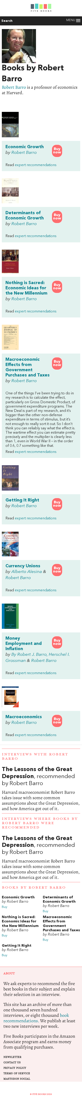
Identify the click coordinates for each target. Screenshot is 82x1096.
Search (7, 20)
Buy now (57, 150)
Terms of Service (16, 1073)
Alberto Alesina (26, 572)
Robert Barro (14, 87)
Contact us (12, 1062)
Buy (4, 907)
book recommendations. (36, 1018)
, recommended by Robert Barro (41, 788)
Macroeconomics (23, 717)
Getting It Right (22, 500)
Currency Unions (22, 566)
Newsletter (12, 1057)
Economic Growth (24, 147)
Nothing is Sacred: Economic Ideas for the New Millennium (26, 288)
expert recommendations (35, 165)
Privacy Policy (14, 1068)
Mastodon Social (16, 1079)
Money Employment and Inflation (23, 643)
